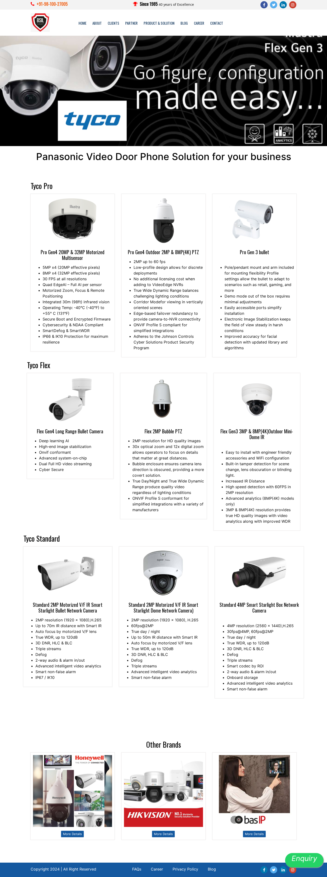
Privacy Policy (185, 869)
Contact (216, 23)
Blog (184, 23)
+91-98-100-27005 (52, 4)
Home (82, 23)
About (97, 23)
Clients (113, 23)
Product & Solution (159, 23)
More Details (72, 834)
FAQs (136, 869)
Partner (131, 23)
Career (199, 23)
